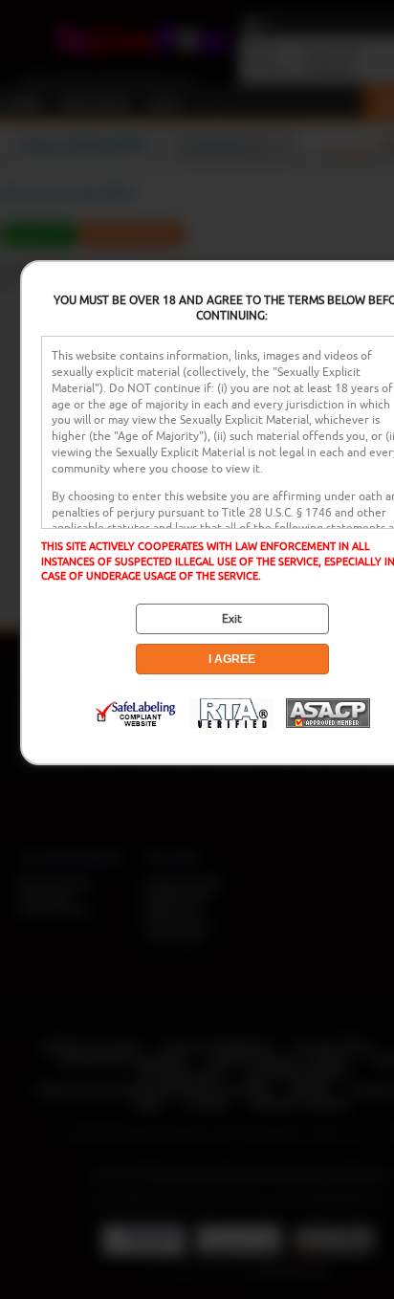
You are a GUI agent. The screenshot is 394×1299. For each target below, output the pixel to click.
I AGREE (231, 659)
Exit (232, 619)
